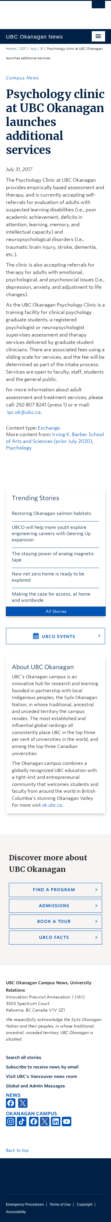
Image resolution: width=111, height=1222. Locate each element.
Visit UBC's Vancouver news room (41, 1076)
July (33, 49)
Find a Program (54, 889)
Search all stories (23, 1057)
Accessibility (16, 1212)
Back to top (18, 1150)
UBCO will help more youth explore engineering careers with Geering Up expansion (51, 534)
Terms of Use (60, 1204)
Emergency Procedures (25, 1204)
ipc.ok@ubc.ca (24, 412)
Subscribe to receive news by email (42, 1067)
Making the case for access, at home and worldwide (51, 597)
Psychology (19, 448)
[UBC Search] (98, 7)
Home (11, 49)
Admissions (54, 905)
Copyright (84, 1204)
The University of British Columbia (40, 12)
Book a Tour (54, 921)
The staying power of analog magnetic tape (53, 557)
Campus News (22, 78)
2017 (23, 49)
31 (41, 49)
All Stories (56, 611)
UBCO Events (58, 636)
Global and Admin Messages (35, 1086)
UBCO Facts (54, 937)
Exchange (49, 428)
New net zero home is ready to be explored (48, 577)
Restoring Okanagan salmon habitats (51, 513)
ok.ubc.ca (52, 805)
